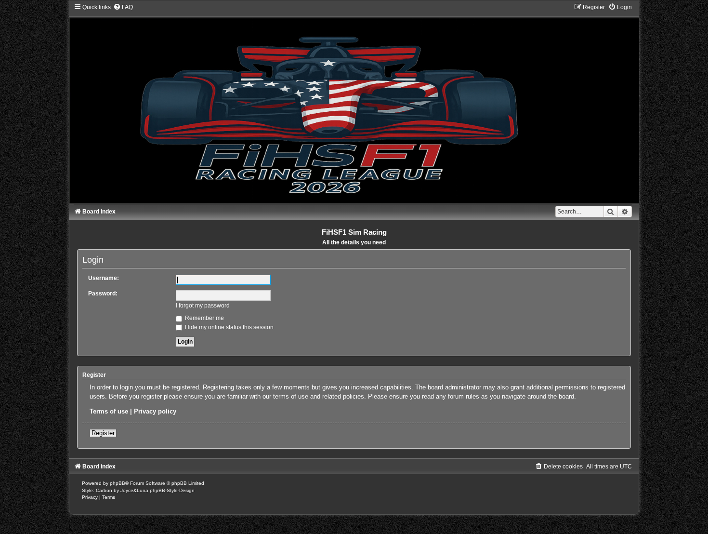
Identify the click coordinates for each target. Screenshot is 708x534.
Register (103, 433)
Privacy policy (155, 411)
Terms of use (109, 411)
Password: (103, 293)
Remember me (204, 318)
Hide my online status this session (229, 327)
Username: (103, 278)
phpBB (117, 483)
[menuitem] (123, 7)
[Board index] (354, 103)
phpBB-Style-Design (172, 490)
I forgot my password (203, 305)
